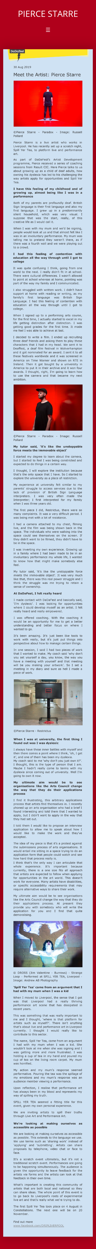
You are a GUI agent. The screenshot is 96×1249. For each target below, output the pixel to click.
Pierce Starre (48, 13)
